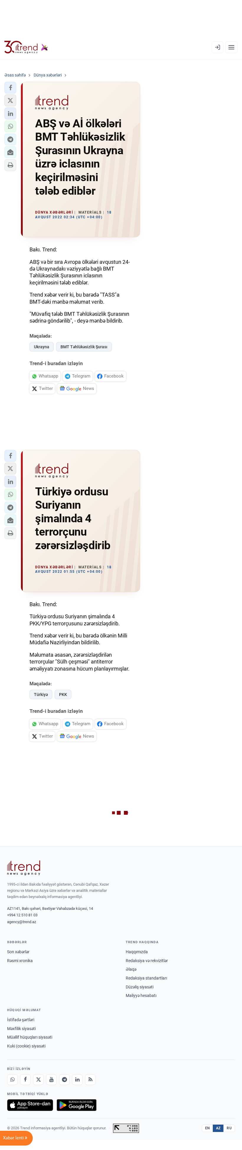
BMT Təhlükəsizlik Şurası (83, 346)
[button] (10, 87)
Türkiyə (41, 694)
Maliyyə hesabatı (141, 995)
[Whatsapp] (12, 1079)
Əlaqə (131, 969)
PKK (63, 694)
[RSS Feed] (90, 1079)
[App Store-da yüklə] (30, 1105)
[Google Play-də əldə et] (77, 1105)
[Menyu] (231, 47)
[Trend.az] (26, 47)
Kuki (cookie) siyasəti (26, 1046)
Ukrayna (41, 346)
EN (207, 1128)
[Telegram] (64, 1079)
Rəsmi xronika (20, 960)
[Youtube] (51, 1079)
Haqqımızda (137, 951)
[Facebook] (25, 1079)
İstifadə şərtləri (20, 1019)
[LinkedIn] (77, 1079)
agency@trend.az (21, 922)
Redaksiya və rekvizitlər (147, 960)
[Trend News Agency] (23, 868)
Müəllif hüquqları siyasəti (29, 1037)
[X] (38, 1079)
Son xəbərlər (18, 951)
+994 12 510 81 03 (22, 915)
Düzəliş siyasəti (139, 987)
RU (229, 1128)
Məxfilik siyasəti (21, 1028)
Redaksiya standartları (146, 978)
